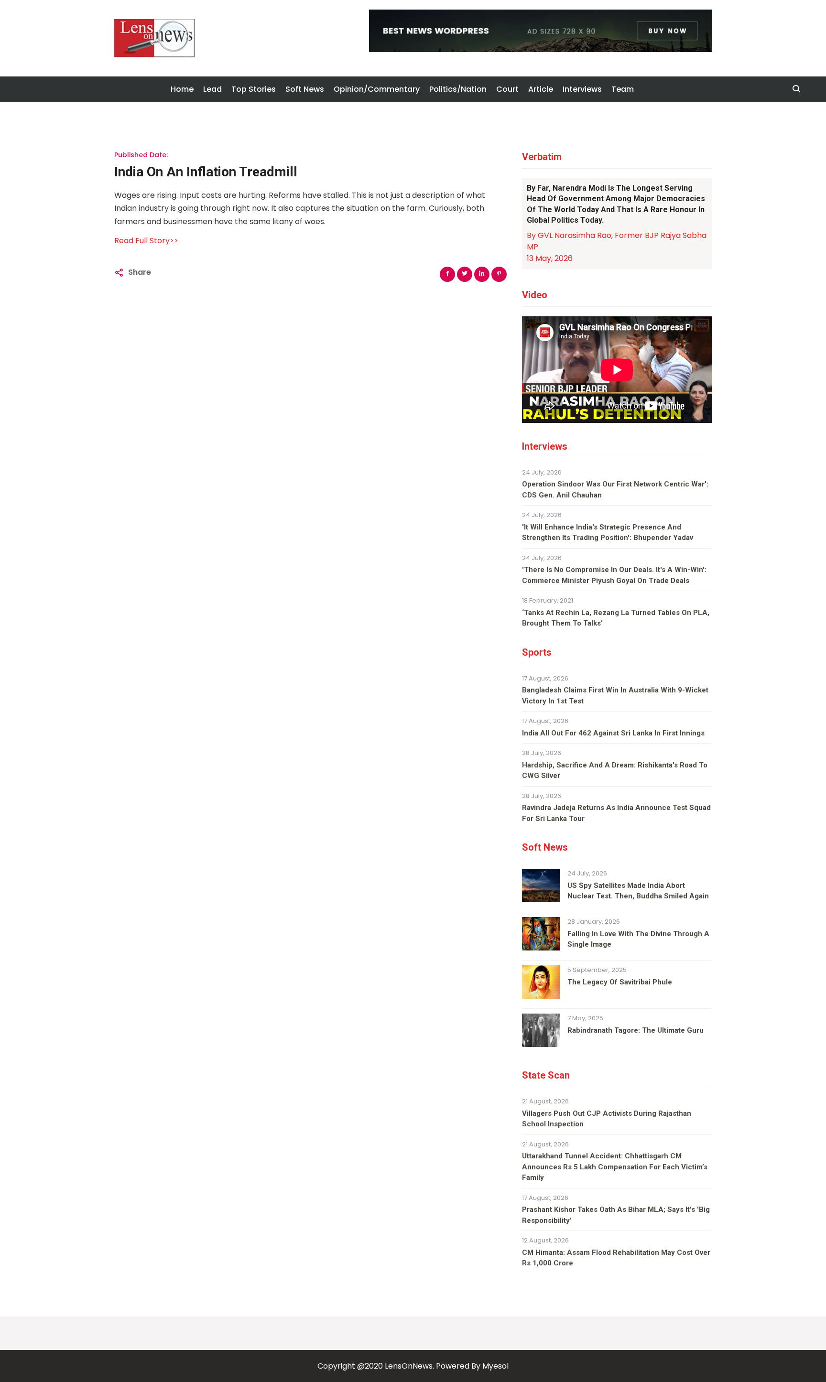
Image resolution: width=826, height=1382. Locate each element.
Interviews (582, 89)
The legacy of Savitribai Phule (619, 982)
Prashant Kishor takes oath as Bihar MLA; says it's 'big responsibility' (616, 1215)
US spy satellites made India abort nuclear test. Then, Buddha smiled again (638, 891)
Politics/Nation (458, 89)
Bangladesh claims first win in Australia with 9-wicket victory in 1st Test (615, 695)
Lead (212, 89)
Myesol (495, 1365)
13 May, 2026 (550, 258)
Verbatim (542, 156)
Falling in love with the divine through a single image (638, 939)
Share (139, 272)
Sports (537, 652)
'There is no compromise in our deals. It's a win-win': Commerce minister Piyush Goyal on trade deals (614, 575)
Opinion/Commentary (377, 89)
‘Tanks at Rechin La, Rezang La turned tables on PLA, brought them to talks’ (615, 618)
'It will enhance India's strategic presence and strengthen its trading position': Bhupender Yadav (607, 532)
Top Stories (253, 89)
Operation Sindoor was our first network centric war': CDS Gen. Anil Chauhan (615, 489)
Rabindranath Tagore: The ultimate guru (635, 1030)
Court (507, 89)
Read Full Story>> (146, 240)
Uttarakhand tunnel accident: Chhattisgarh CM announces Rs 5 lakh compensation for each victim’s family (614, 1167)
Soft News (304, 89)
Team (622, 89)
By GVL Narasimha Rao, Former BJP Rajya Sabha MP (616, 241)
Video (534, 295)
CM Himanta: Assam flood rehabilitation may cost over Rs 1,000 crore (616, 1258)
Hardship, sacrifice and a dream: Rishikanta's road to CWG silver (614, 770)
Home (182, 89)
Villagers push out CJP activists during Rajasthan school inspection (606, 1119)
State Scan (546, 1075)
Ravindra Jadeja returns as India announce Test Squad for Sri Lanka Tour (616, 813)
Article (540, 89)
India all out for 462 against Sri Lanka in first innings (613, 733)
